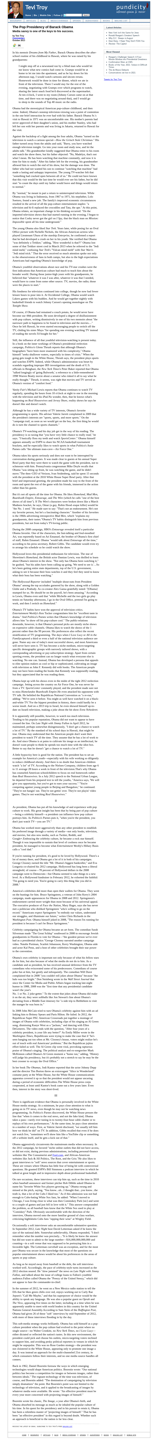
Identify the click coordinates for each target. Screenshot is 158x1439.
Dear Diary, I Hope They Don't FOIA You (126, 41)
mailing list (121, 21)
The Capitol (118, 44)
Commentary (18, 38)
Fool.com (57, 1155)
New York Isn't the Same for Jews (124, 33)
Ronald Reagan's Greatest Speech (124, 35)
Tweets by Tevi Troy (113, 79)
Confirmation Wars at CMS (121, 62)
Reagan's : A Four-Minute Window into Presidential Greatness (128, 58)
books (106, 21)
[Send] (15, 47)
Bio (35, 15)
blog (43, 21)
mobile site (131, 1435)
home (24, 1435)
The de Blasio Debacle (119, 70)
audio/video (91, 21)
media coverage (59, 21)
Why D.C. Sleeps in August (121, 38)
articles (31, 21)
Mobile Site (45, 15)
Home (28, 15)
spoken (77, 21)
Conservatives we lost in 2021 (122, 73)
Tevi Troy (36, 7)
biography (16, 21)
